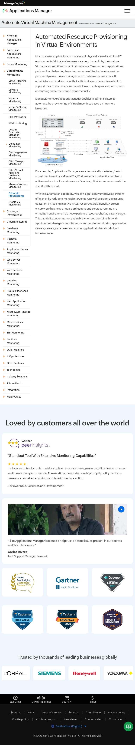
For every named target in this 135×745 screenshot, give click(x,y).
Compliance (93, 712)
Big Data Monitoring (13, 240)
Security (74, 712)
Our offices (116, 719)
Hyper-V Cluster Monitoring (18, 108)
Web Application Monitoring (16, 303)
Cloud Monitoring (17, 221)
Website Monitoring (13, 282)
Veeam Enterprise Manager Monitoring (15, 133)
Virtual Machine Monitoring (18, 82)
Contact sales (93, 719)
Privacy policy (116, 712)
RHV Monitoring (18, 116)
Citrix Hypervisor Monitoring (18, 154)
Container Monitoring (15, 145)
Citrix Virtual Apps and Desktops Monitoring (16, 174)
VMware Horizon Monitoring (18, 185)
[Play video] (121, 509)
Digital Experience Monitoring (17, 293)
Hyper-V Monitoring (15, 100)
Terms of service (51, 712)
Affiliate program (46, 719)
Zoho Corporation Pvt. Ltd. (60, 735)
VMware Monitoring (15, 91)
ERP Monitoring (15, 332)
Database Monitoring (13, 230)
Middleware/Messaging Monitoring (18, 313)
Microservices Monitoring (15, 324)
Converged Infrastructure (14, 213)
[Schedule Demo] (128, 726)
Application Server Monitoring (17, 251)
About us (15, 712)
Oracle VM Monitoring (15, 203)
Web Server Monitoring (13, 261)
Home (82, 23)
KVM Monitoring (18, 123)
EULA (31, 712)
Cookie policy (20, 719)
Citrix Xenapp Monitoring (16, 162)
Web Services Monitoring (14, 272)
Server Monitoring (17, 64)
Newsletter (71, 719)
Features (90, 23)
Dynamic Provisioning (16, 194)
